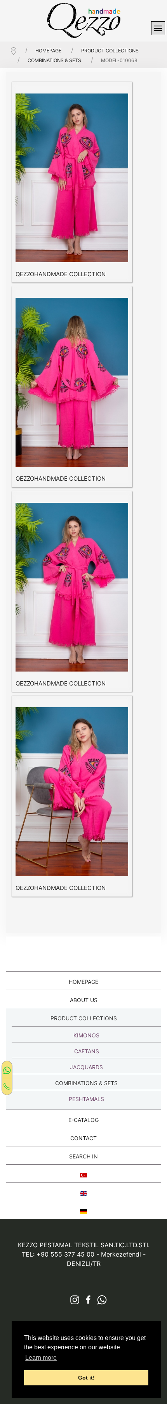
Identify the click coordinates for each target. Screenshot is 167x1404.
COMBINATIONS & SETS (86, 1083)
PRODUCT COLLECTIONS (83, 1018)
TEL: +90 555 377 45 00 (58, 1254)
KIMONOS (86, 1035)
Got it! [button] (86, 1378)
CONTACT (83, 1138)
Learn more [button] (41, 1357)
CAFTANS (86, 1051)
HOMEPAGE (83, 981)
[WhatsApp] (7, 1070)
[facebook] (85, 1300)
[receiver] (7, 1086)
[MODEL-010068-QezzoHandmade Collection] (72, 177)
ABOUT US (83, 1000)
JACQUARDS (86, 1067)
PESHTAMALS (86, 1099)
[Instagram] (72, 1300)
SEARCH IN (83, 1156)
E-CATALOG (83, 1120)
